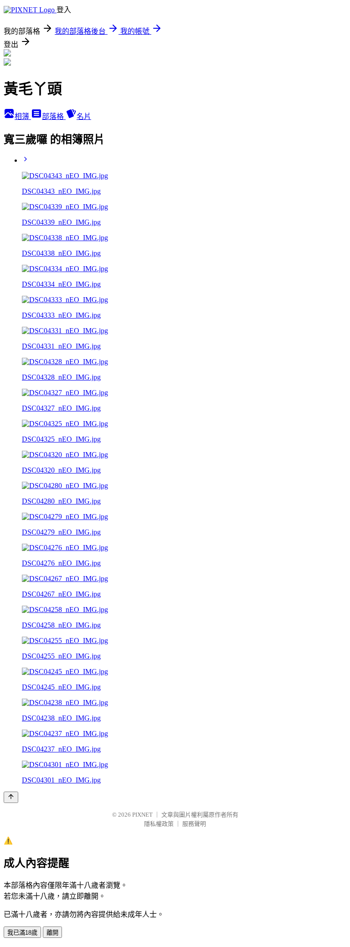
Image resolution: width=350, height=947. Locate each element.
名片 (84, 116)
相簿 (23, 116)
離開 (52, 932)
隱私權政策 (159, 823)
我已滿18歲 (22, 932)
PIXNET (142, 814)
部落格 (54, 116)
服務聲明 (194, 823)
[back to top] (11, 797)
